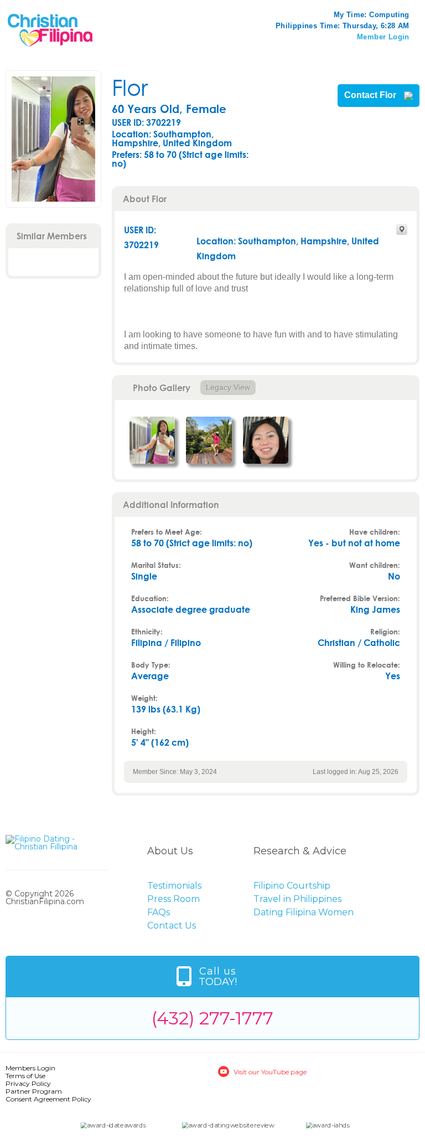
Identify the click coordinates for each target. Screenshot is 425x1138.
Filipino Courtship (291, 885)
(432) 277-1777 (212, 1018)
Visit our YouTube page (270, 1072)
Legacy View (228, 387)
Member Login (383, 37)
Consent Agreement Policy (48, 1099)
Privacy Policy (28, 1083)
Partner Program (34, 1091)
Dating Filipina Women (303, 912)
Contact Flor (371, 95)
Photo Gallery (161, 387)
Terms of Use (25, 1076)
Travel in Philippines (297, 899)
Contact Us (171, 925)
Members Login (30, 1068)
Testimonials (174, 885)
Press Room (173, 899)
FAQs (158, 912)
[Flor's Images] (152, 440)
